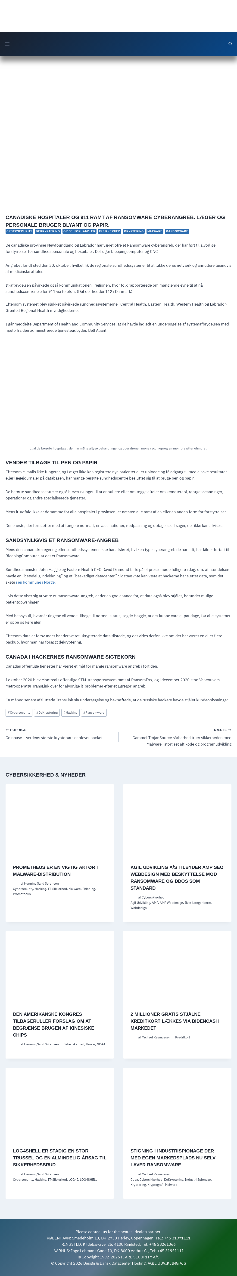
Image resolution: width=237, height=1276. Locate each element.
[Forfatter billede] (16, 883)
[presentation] (60, 820)
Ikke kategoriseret (198, 903)
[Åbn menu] (7, 44)
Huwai (90, 1044)
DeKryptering (48, 231)
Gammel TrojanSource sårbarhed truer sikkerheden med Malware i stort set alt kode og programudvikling (181, 737)
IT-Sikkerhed (109, 231)
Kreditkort (182, 1037)
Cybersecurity (19, 231)
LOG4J (73, 1179)
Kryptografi (155, 1185)
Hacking (70, 712)
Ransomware (177, 231)
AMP (155, 903)
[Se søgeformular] (230, 44)
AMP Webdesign (171, 903)
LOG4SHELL (88, 1179)
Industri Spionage (198, 1179)
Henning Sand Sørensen (41, 883)
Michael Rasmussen (156, 1037)
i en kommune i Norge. (36, 582)
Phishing (88, 889)
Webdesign (139, 908)
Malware (154, 231)
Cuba (134, 1179)
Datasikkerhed (73, 1044)
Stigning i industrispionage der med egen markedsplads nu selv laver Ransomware (173, 1157)
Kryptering (134, 231)
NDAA (101, 1044)
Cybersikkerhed (153, 897)
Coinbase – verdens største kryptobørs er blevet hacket (54, 734)
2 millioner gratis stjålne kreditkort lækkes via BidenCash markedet (175, 1021)
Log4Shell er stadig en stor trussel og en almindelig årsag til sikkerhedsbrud (59, 1157)
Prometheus (22, 894)
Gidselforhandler (79, 231)
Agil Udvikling (140, 903)
